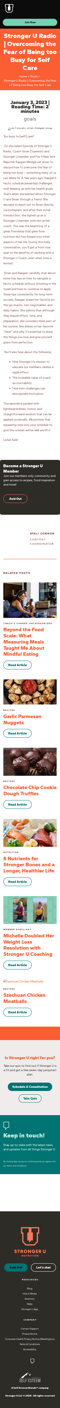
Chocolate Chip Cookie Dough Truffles (30, 790)
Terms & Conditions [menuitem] (30, 1344)
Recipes (9, 710)
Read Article (17, 665)
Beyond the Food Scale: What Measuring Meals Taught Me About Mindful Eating (23, 641)
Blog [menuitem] (29, 1288)
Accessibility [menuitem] (29, 1349)
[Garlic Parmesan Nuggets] (30, 692)
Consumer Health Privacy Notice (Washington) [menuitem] (29, 1339)
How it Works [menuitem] (30, 1293)
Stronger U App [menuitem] (29, 1309)
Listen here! (11, 440)
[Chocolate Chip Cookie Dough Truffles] (30, 761)
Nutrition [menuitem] (29, 1298)
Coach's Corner (15, 623)
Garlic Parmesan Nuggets (22, 719)
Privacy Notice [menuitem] (29, 1333)
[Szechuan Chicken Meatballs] (23, 981)
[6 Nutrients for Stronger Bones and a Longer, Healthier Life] (30, 832)
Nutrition (11, 852)
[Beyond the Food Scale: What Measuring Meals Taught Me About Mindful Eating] (30, 600)
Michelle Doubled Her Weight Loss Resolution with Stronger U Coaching (28, 945)
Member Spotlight (17, 929)
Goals (30, 119)
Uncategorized (40, 623)
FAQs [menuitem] (29, 1304)
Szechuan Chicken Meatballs (24, 998)
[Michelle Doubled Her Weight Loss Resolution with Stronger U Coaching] (30, 910)
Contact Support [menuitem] (30, 1328)
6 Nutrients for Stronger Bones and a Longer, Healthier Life (29, 864)
